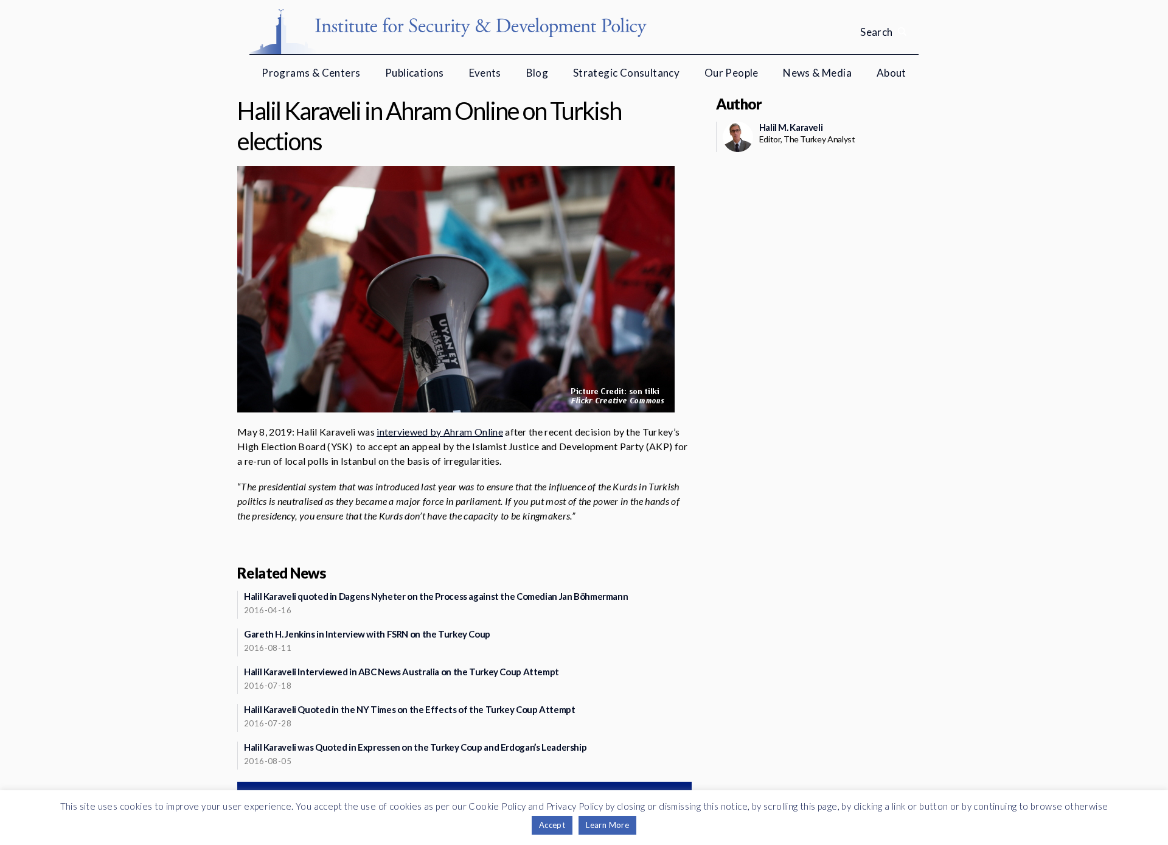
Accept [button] (552, 825)
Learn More (607, 825)
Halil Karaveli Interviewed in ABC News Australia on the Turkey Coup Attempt (401, 671)
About (891, 72)
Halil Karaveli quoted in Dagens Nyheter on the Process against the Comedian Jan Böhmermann (436, 596)
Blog (537, 72)
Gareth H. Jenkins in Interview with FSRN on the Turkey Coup (367, 633)
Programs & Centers (311, 72)
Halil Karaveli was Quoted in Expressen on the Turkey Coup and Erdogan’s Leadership (415, 747)
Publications (414, 72)
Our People (731, 72)
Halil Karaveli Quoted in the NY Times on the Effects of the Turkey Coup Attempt (409, 709)
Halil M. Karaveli (791, 127)
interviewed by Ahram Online (440, 431)
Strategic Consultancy (626, 72)
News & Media (817, 72)
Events (485, 72)
